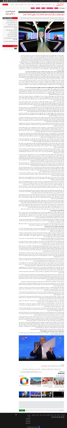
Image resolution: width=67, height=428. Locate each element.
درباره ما (29, 416)
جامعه (46, 4)
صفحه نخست (63, 415)
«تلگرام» (45, 366)
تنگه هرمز (32, 8)
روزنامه (5, 18)
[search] (17, 1)
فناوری (22, 4)
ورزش (33, 4)
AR (60, 1)
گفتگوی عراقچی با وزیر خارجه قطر (12, 36)
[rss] (15, 1)
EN (62, 1)
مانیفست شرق (28, 420)
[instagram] (13, 1)
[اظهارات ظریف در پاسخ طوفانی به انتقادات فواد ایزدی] (24, 395)
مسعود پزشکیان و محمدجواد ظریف (46, 369)
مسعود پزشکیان (57, 369)
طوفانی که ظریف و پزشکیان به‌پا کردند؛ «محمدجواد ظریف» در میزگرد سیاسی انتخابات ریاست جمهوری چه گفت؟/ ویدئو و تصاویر (47, 396)
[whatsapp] (58, 373)
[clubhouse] (5, 1)
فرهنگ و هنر (37, 4)
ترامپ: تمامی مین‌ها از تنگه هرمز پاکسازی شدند (10, 41)
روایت (29, 4)
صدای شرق (33, 415)
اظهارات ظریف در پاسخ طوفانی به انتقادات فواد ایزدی (24, 396)
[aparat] (7, 1)
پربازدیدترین (10, 18)
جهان (49, 4)
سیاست (53, 4)
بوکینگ (16, 48)
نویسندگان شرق (28, 421)
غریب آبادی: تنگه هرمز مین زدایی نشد (11, 22)
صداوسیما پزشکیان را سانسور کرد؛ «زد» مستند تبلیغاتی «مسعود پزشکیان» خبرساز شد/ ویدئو (59, 396)
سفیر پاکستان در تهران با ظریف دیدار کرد (11, 30)
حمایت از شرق (28, 418)
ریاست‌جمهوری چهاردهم (57, 12)
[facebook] (60, 374)
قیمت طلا (43, 8)
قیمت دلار (56, 8)
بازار (19, 4)
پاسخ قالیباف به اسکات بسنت (13, 32)
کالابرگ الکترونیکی (50, 8)
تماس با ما (28, 415)
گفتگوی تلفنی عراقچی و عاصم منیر (12, 34)
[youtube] (3, 1)
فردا (25, 4)
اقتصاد (42, 4)
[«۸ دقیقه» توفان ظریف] (35, 395)
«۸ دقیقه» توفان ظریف (37, 396)
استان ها (12, 4)
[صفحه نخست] (63, 1)
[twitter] (9, 1)
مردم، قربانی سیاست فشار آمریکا (12, 24)
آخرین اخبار (15, 18)
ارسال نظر (22, 410)
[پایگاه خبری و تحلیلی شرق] (60, 5)
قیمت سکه (38, 8)
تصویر (16, 4)
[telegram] (11, 1)
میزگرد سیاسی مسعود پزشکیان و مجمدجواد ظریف (30, 369)
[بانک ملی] (10, 15)
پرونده (63, 12)
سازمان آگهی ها (28, 423)
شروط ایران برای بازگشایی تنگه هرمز (12, 20)
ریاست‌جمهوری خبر (48, 12)
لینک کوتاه (39, 372)
